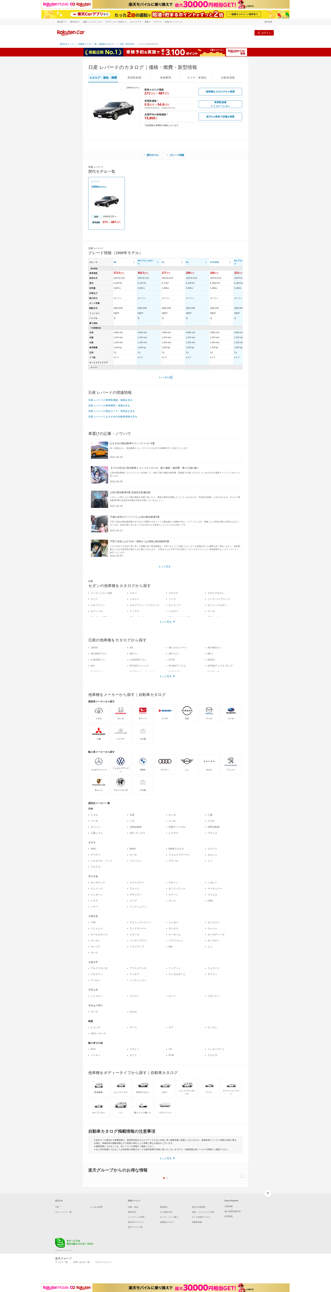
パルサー (173, 611)
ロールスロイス (99, 934)
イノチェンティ (138, 980)
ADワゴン (174, 653)
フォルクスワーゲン (179, 854)
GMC (210, 900)
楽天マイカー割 (135, 1227)
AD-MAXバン (215, 647)
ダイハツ (95, 827)
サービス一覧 (61, 1262)
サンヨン (212, 1027)
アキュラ (212, 833)
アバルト (95, 980)
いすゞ (133, 820)
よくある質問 (96, 1207)
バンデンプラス (138, 940)
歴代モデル (153, 155)
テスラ (94, 900)
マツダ (94, 820)
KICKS (211, 659)
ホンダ (172, 814)
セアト (133, 1055)
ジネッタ (134, 934)
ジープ (133, 900)
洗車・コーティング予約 (203, 1212)
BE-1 (210, 653)
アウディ (95, 854)
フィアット (175, 968)
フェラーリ (214, 968)
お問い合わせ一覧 (81, 1262)
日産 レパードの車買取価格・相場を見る (110, 400)
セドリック (175, 605)
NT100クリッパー (139, 665)
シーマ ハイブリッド (219, 599)
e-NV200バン (98, 659)
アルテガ (95, 866)
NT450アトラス (177, 665)
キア (171, 1027)
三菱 (210, 814)
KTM (171, 1055)
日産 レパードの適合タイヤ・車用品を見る (111, 411)
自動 (228, 77)
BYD (93, 1049)
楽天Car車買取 (198, 1207)
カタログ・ (103, 77)
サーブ (94, 1011)
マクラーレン (176, 940)
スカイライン (98, 605)
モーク (94, 952)
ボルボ (133, 1011)
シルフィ (134, 599)
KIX (92, 665)
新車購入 (164, 1207)
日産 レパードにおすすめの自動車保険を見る (112, 416)
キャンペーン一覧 (63, 1212)
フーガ (211, 611)
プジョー (134, 996)
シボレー (212, 882)
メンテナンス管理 (136, 1217)
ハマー (94, 906)
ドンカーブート (216, 1049)
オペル (133, 854)
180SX (94, 647)
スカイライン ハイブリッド (144, 605)
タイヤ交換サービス (201, 1217)
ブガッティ (214, 996)
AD (131, 647)
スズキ (211, 820)
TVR (93, 922)
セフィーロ (97, 611)
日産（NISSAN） (128, 44)
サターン (173, 882)
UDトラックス (137, 833)
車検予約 (132, 1212)
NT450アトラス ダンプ (220, 665)
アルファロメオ (99, 968)
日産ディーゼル (177, 827)
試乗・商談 (133, 1207)
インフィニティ (138, 906)
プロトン (134, 1049)
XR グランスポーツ (145, 262)
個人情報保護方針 (232, 1211)
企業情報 (228, 1206)
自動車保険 (197, 1222)
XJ (163, 262)
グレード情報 (177, 155)
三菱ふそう (97, 833)
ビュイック (97, 888)
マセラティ (97, 974)
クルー (133, 593)
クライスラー (137, 882)
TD (170, 1049)
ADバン (134, 653)
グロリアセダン (216, 593)
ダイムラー (214, 922)
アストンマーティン (140, 922)
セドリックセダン (217, 605)
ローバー (212, 928)
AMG (93, 848)
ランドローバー (138, 928)
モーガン (95, 940)
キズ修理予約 (166, 1212)
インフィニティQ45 (101, 593)
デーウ (133, 1027)
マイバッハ (136, 860)
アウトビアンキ (138, 968)
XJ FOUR (214, 262)
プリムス (212, 894)
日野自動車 (214, 827)
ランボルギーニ (177, 974)
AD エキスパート (178, 647)
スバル (172, 820)
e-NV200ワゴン (138, 659)
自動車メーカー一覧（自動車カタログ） (96, 44)
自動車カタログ (167, 1222)
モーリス (95, 946)
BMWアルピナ (176, 848)
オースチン (214, 940)
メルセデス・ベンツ (101, 860)
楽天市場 (268, 22)
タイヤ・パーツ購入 (169, 1217)
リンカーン (97, 894)
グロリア (173, 593)
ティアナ (134, 611)
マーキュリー (215, 888)
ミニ (210, 860)
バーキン (95, 1055)
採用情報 (228, 1216)
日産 (132, 814)
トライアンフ (137, 946)
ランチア (134, 974)
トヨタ (94, 814)
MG (171, 946)
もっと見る (164, 377)
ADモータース (98, 1033)
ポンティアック (177, 888)
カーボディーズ (216, 934)
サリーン (173, 894)
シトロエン (97, 996)
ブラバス (173, 860)
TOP (57, 1207)
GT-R (171, 659)
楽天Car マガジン (136, 1222)
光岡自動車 (136, 827)
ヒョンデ (95, 1027)
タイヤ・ (196, 77)
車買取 (134, 77)
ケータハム (175, 934)
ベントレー (97, 928)
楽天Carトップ (67, 44)
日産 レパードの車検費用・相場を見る (109, 405)
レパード (95, 181)
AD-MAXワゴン (99, 653)
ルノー (172, 996)
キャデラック (98, 882)
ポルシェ (212, 854)
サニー (94, 599)
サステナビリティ (103, 1262)
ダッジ (172, 900)
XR (114, 262)
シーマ (172, 599)
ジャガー (173, 922)
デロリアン (136, 894)
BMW (133, 848)
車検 (165, 77)
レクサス (173, 833)
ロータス (173, 928)
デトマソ (212, 974)
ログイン (266, 32)
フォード (134, 888)
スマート (212, 848)
